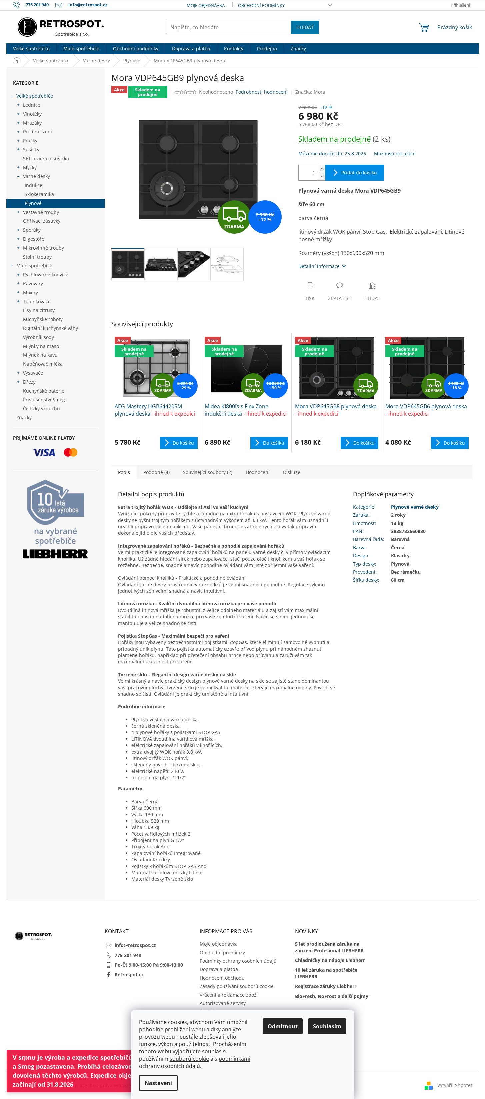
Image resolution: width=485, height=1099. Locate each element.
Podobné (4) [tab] (156, 472)
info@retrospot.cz (135, 945)
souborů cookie (189, 1058)
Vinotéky (32, 114)
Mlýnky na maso (41, 346)
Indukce (33, 185)
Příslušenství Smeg (44, 399)
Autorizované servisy (223, 1003)
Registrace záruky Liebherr (325, 986)
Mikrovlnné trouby (43, 248)
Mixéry (30, 292)
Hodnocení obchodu (222, 978)
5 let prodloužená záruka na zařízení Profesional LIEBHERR (329, 947)
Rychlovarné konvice (45, 274)
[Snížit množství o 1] (322, 176)
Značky (24, 417)
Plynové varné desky (415, 507)
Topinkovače (37, 301)
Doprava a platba (219, 969)
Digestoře (33, 239)
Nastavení (158, 1083)
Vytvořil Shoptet (454, 1085)
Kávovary (33, 283)
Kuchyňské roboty (43, 319)
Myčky (30, 167)
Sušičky (31, 149)
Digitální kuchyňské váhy (50, 328)
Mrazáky (32, 123)
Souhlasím (327, 1026)
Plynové (33, 203)
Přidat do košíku (359, 172)
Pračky (30, 140)
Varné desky (36, 176)
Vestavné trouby (41, 212)
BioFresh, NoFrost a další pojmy (331, 996)
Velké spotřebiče (34, 96)
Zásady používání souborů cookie (237, 986)
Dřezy (29, 382)
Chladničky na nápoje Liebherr (330, 960)
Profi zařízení (37, 131)
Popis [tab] (124, 472)
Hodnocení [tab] (258, 472)
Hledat (305, 27)
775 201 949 (128, 955)
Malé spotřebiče (34, 265)
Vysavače (33, 373)
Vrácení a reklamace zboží (229, 995)
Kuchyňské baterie (43, 391)
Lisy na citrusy (39, 310)
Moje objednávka (206, 5)
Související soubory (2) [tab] (207, 472)
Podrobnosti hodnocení (262, 92)
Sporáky (32, 230)
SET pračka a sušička (46, 158)
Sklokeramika (39, 194)
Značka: (310, 92)
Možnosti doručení (395, 153)
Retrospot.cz (129, 974)
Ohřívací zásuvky (41, 221)
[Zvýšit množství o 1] (322, 169)
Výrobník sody (38, 337)
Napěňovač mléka (43, 364)
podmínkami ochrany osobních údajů (194, 1062)
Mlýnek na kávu (40, 355)
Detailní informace (319, 266)
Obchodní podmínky (261, 5)
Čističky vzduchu (41, 408)
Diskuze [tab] (291, 472)
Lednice (31, 105)
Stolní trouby (37, 257)
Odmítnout (283, 1026)
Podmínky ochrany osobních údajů (238, 961)
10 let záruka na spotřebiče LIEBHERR (326, 973)
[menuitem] (31, 48)
